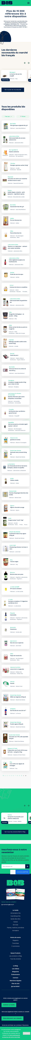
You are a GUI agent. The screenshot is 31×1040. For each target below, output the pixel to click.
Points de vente (15, 937)
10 (21, 775)
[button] (25, 63)
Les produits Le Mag (15, 956)
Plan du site (15, 983)
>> (26, 775)
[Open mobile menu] (28, 3)
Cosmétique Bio (15, 916)
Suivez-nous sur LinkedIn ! (9, 902)
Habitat (15, 922)
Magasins (15, 940)
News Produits (15, 953)
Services (15, 925)
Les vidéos (15, 969)
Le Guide (15, 910)
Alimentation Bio (16, 913)
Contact (15, 978)
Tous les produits (15, 959)
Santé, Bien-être (15, 919)
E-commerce (15, 946)
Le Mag (15, 966)
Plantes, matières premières (15, 927)
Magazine (15, 971)
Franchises (15, 943)
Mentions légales (15, 980)
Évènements (15, 974)
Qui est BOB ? (15, 986)
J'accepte (26, 1033)
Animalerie (15, 930)
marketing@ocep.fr (8, 904)
